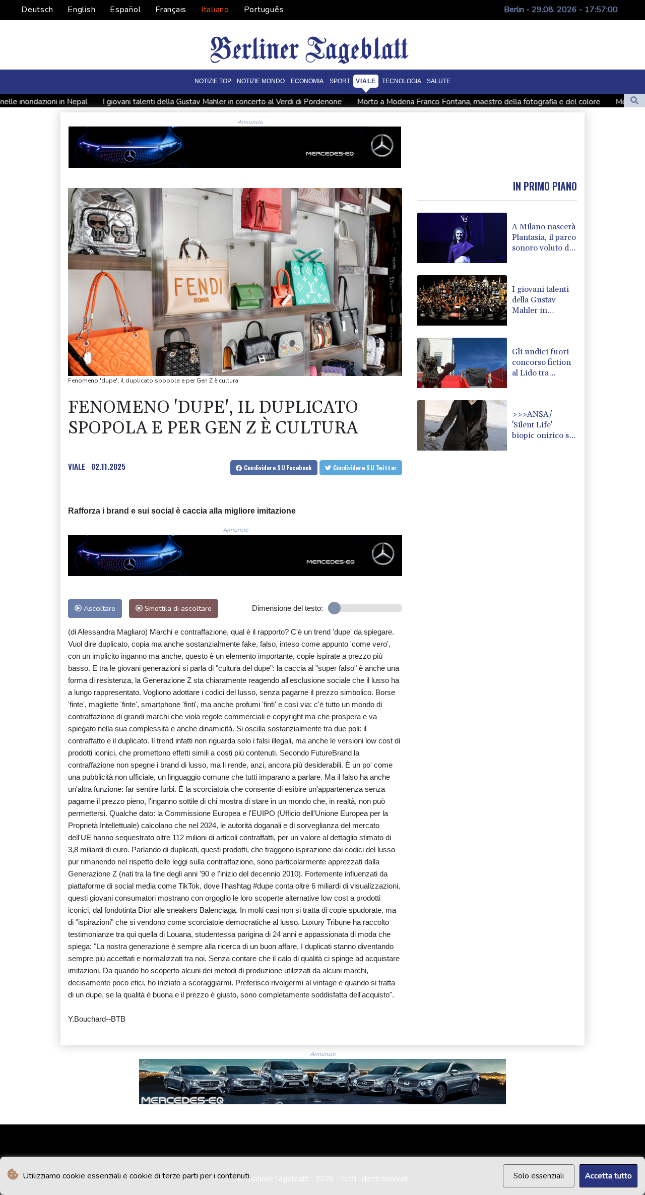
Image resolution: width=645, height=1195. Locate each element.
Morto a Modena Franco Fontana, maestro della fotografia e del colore (425, 101)
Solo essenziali (538, 1176)
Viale (366, 81)
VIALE (76, 466)
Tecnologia (401, 81)
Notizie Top (213, 81)
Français (170, 9)
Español (125, 9)
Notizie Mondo (261, 81)
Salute (438, 81)
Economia (307, 81)
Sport (340, 81)
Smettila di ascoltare (177, 608)
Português (264, 9)
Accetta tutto (608, 1176)
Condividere (277, 467)
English (81, 9)
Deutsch (37, 9)
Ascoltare (98, 608)
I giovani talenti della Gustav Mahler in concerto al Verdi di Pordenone (168, 101)
